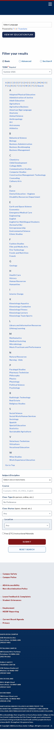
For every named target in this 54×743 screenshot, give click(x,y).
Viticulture (14, 444)
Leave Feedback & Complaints (17, 597)
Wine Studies (15, 457)
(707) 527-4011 (5, 642)
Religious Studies (17, 403)
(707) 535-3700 (5, 701)
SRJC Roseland (6, 679)
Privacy (6, 623)
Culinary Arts (15, 181)
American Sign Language (20, 110)
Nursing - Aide (16, 360)
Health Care (15, 275)
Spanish (12, 422)
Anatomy (13, 113)
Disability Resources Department (24, 197)
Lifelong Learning (17, 328)
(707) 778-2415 (5, 656)
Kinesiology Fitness (18, 309)
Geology (13, 265)
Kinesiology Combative (20, 306)
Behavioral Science (18, 138)
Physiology (14, 381)
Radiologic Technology (19, 397)
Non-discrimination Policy (15, 589)
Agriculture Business (18, 107)
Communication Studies (20, 169)
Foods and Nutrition (18, 253)
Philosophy (14, 375)
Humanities (14, 284)
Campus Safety (10, 574)
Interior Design (16, 294)
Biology (12, 141)
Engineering (14, 215)
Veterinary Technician (19, 441)
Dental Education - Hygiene (22, 194)
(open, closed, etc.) (23, 508)
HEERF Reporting (11, 611)
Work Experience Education (22, 460)
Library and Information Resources (25, 325)
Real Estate (14, 400)
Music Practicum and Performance (25, 347)
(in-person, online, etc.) (23, 497)
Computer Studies (17, 172)
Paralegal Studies (17, 369)
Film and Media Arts (18, 246)
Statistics (14, 428)
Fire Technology (16, 250)
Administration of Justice (21, 97)
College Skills (15, 166)
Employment (9, 608)
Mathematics (15, 338)
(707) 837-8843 (5, 673)
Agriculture (14, 104)
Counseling (14, 178)
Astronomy (14, 125)
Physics (12, 378)
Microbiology (15, 344)
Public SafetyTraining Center (7, 663)
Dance (12, 191)
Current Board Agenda (13, 619)
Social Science (15, 413)
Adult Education (17, 100)
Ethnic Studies (16, 234)
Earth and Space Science (20, 206)
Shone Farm (5, 693)
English (12, 219)
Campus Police (9, 577)
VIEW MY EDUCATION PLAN (18, 34)
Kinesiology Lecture (18, 313)
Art (11, 122)
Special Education (17, 425)
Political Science (17, 385)
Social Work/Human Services (22, 416)
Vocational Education (19, 447)
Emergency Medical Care (20, 212)
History (12, 278)
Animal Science (16, 116)
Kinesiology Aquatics (19, 303)
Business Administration (20, 144)
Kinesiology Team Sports (20, 316)
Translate (22, 29)
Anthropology (15, 119)
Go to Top (10, 465)
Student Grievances (12, 600)
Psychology (14, 388)
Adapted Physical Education (22, 94)
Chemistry (14, 159)
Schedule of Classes (18, 12)
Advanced (26, 61)
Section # (47, 61)
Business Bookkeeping (19, 147)
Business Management (19, 150)
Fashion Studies (16, 243)
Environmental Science (19, 231)
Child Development (18, 163)
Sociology (13, 419)
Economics (14, 209)
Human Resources (17, 281)
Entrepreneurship (17, 228)
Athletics (13, 128)
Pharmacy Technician (19, 372)
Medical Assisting (17, 341)
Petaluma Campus (8, 648)
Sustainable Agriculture (20, 431)
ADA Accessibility (11, 585)
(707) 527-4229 (5, 687)
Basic (7, 61)
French (12, 256)
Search (40, 86)
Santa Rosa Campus (9, 634)
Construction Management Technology (27, 175)
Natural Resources (18, 357)
